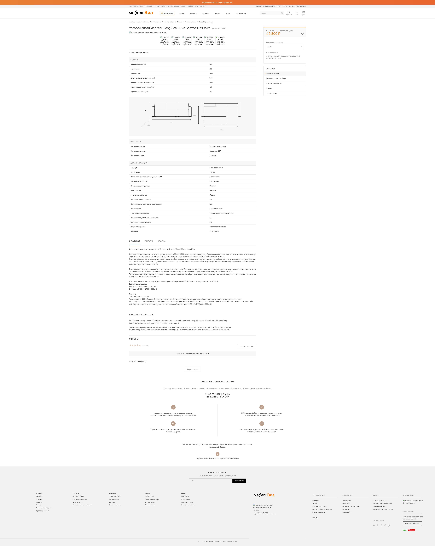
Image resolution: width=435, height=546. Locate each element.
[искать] (282, 13)
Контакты (203, 6)
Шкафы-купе (149, 496)
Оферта (315, 515)
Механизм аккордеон (44, 508)
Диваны (181, 13)
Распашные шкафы (152, 499)
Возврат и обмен (173, 6)
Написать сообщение (412, 523)
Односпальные (78, 496)
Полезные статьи (192, 6)
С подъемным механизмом (82, 505)
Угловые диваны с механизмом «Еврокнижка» (223, 389)
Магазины (346, 503)
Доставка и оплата (160, 6)
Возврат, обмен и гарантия (322, 509)
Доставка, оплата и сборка (276, 78)
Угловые (39, 499)
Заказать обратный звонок (265, 6)
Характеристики (272, 73)
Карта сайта (347, 512)
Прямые (39, 496)
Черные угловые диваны (173, 389)
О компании (148, 6)
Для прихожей (150, 502)
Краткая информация (274, 83)
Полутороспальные (79, 499)
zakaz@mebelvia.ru (379, 506)
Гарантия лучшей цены (350, 506)
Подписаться (239, 481)
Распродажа (241, 13)
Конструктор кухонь (188, 505)
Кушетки (39, 502)
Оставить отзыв (247, 346)
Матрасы (205, 13)
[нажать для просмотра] (165, 39)
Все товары (168, 13)
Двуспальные (77, 502)
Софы (38, 505)
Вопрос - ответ (271, 93)
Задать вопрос (192, 369)
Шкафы (217, 13)
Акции (183, 6)
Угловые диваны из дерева (194, 389)
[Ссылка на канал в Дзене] (385, 525)
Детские (112, 502)
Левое (270, 47)
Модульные (185, 499)
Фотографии (270, 68)
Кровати (193, 13)
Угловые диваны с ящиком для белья (257, 389)
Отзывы (269, 88)
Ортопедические (42, 511)
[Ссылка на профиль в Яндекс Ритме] (389, 525)
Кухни (228, 13)
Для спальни (150, 505)
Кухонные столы (187, 502)
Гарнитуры (185, 496)
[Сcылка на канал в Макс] (381, 525)
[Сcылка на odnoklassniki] (377, 525)
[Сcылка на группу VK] (374, 525)
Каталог (315, 501)
